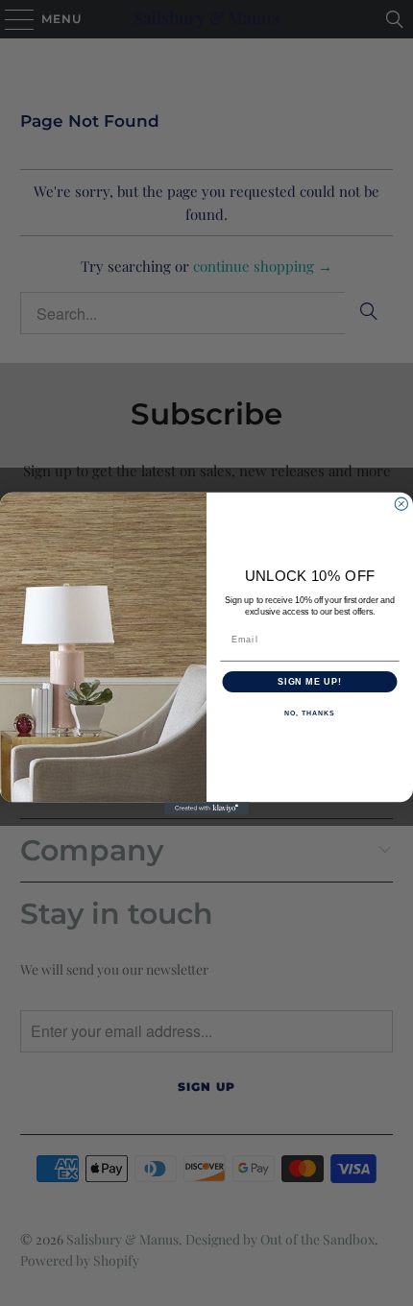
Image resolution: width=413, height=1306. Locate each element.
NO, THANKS (309, 713)
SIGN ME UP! (310, 681)
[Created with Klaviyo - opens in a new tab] (206, 808)
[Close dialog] (401, 503)
